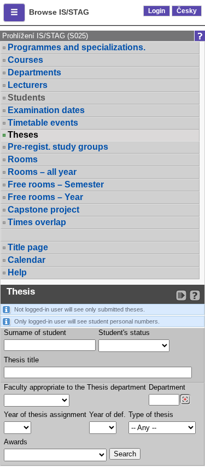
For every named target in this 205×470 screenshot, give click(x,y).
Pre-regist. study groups (58, 146)
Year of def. (107, 414)
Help (17, 272)
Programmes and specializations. (76, 47)
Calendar (26, 260)
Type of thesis (150, 414)
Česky (187, 11)
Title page (28, 247)
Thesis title (21, 360)
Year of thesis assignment (45, 414)
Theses (23, 135)
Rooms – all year (42, 172)
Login (156, 11)
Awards (15, 442)
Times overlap (37, 222)
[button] (14, 12)
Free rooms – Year (45, 197)
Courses (25, 59)
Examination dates (46, 110)
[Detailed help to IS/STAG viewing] (195, 295)
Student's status (124, 332)
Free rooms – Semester (56, 184)
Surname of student (35, 332)
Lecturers (28, 85)
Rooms (23, 159)
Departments (34, 72)
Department (167, 387)
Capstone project (43, 209)
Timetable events (43, 122)
